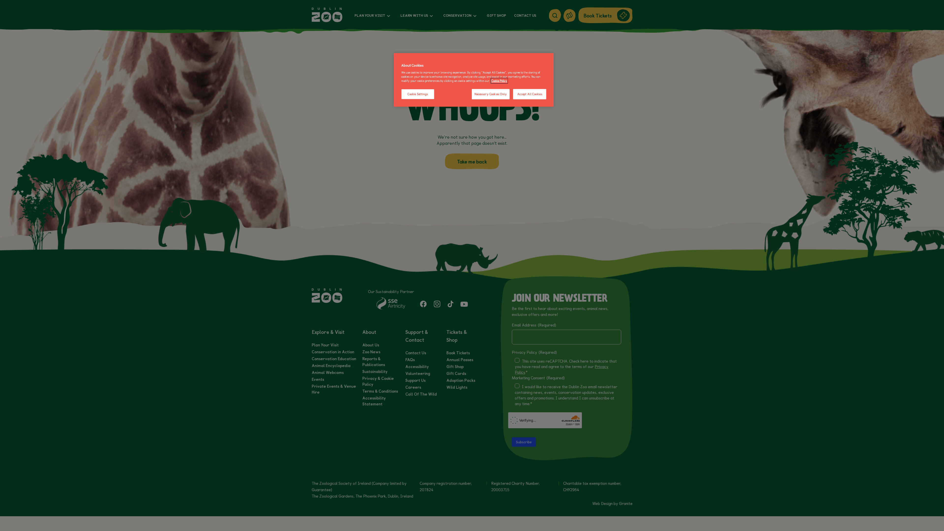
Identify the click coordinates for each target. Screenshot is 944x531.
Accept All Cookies (529, 94)
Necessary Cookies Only (490, 94)
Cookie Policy (499, 81)
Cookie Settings (418, 94)
